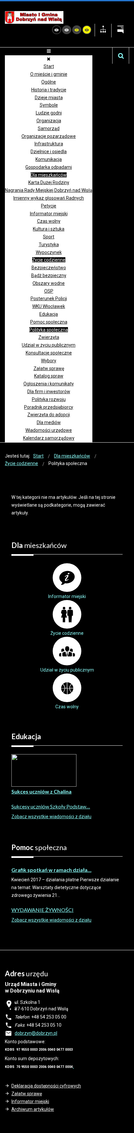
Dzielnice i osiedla (49, 151)
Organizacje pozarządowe (48, 136)
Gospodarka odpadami (48, 167)
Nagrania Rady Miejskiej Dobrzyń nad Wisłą (48, 190)
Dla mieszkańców (49, 175)
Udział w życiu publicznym (48, 345)
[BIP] (120, 30)
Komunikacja (48, 159)
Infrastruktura (48, 143)
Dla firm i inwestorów (48, 391)
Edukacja (48, 314)
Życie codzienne (48, 259)
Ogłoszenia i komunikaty (48, 383)
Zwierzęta (48, 337)
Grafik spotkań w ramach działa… (51, 870)
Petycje (48, 205)
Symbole (49, 105)
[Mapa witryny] (103, 30)
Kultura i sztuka (48, 229)
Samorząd (49, 128)
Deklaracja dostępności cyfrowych (46, 1085)
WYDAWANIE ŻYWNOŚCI (42, 910)
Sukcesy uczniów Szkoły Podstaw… (50, 806)
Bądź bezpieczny (48, 275)
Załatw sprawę (49, 368)
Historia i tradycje (48, 89)
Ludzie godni (49, 112)
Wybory (48, 360)
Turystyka (49, 244)
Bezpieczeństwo (49, 267)
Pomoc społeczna (48, 322)
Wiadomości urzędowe (48, 430)
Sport (48, 236)
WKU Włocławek (48, 306)
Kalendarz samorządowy (48, 438)
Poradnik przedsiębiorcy (48, 407)
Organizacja (48, 120)
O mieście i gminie (48, 74)
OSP (48, 291)
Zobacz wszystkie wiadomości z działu (51, 816)
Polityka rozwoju (49, 399)
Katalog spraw (48, 376)
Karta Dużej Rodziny (48, 182)
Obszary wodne (49, 283)
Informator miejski (49, 213)
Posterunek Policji (49, 298)
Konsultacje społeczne (49, 352)
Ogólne (48, 82)
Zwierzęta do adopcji (48, 414)
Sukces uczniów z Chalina (41, 791)
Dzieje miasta (49, 97)
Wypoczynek (49, 252)
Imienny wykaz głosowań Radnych (48, 198)
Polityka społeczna (48, 329)
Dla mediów (49, 422)
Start (49, 66)
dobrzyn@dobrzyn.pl (36, 1033)
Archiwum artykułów (32, 1109)
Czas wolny (48, 221)
